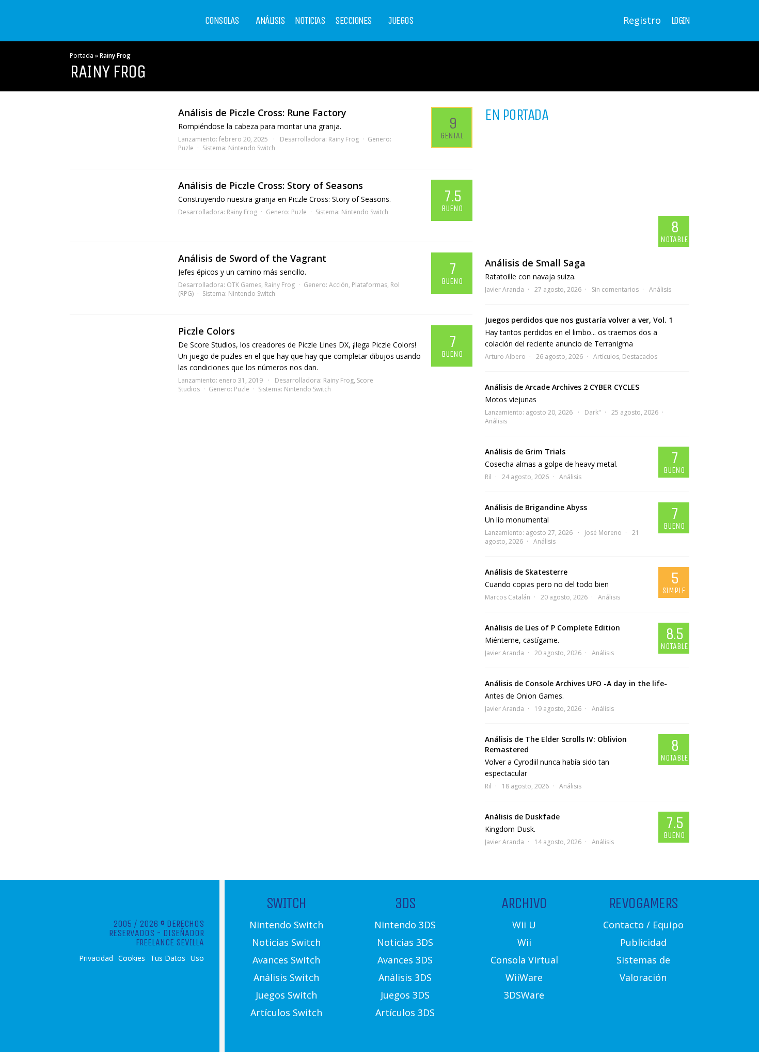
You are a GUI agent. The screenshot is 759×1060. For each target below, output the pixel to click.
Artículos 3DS (405, 1012)
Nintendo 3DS (405, 925)
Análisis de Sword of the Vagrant (252, 258)
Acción (339, 284)
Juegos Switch (286, 995)
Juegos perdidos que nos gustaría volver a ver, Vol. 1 (579, 320)
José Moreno (603, 532)
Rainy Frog (343, 139)
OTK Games (244, 284)
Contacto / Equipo (643, 925)
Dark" (592, 412)
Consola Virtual (524, 960)
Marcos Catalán (507, 597)
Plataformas (369, 284)
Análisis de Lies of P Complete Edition (552, 627)
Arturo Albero (505, 356)
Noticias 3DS (405, 942)
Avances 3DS (405, 960)
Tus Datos (167, 958)
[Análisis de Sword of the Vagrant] (119, 278)
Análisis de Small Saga (535, 263)
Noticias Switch (286, 942)
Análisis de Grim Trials (525, 451)
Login (680, 20)
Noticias (310, 20)
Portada (81, 55)
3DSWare (524, 995)
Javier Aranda (504, 289)
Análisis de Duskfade (522, 816)
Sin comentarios (615, 289)
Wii (524, 942)
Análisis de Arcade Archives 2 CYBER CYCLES (562, 387)
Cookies (131, 958)
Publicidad (643, 942)
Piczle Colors (206, 331)
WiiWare (524, 977)
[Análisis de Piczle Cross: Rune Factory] (119, 133)
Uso (197, 958)
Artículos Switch (286, 1012)
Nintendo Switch (251, 148)
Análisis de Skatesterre (526, 572)
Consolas (222, 20)
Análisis (270, 20)
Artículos (606, 356)
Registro (642, 20)
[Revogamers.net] (114, 28)
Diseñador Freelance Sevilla (170, 937)
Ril (488, 476)
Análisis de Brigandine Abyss (536, 507)
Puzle (186, 148)
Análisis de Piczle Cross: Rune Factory (262, 112)
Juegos (400, 20)
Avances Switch (286, 960)
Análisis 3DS (405, 977)
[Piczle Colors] (119, 351)
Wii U (524, 925)
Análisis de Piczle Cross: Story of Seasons (270, 185)
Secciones (353, 20)
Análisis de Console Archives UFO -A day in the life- (576, 683)
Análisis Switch (286, 977)
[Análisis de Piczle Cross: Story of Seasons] (119, 205)
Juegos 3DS (405, 995)
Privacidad (96, 958)
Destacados (639, 356)
